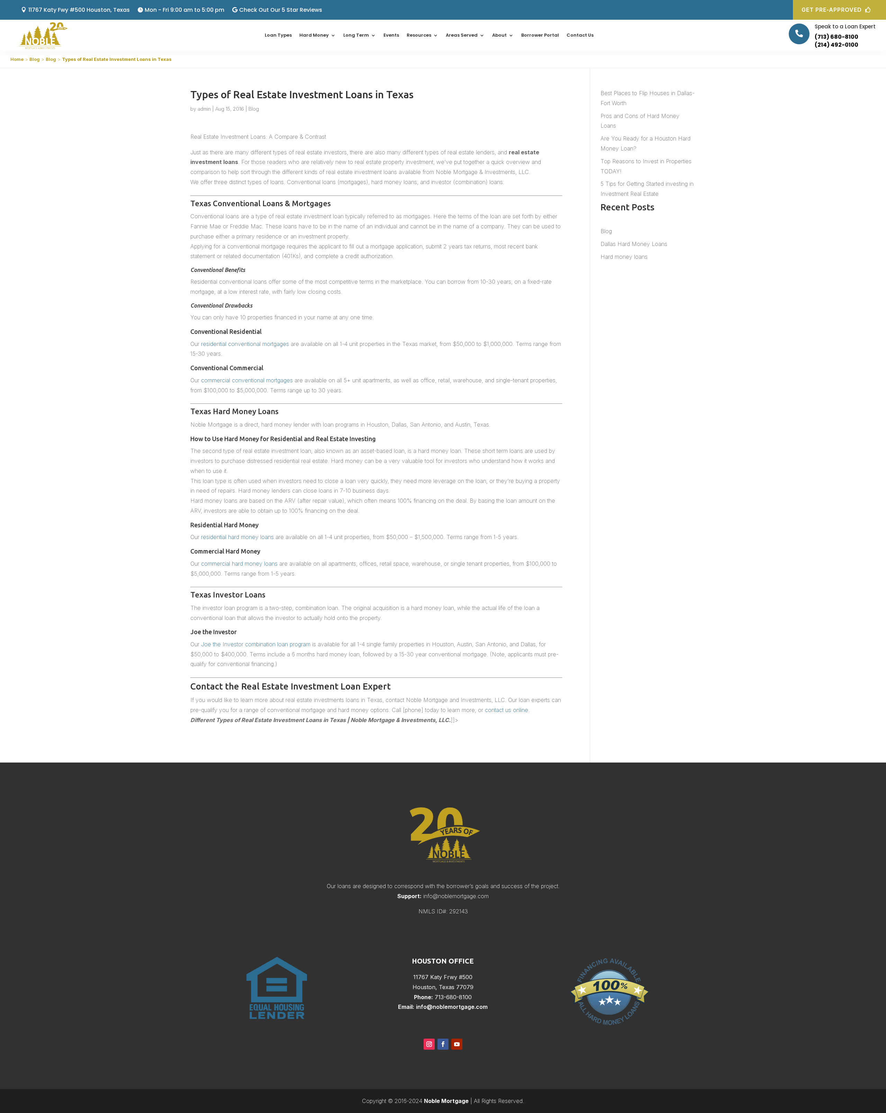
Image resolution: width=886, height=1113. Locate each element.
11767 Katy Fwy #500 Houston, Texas (79, 10)
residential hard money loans (237, 536)
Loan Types (278, 35)
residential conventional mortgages (245, 343)
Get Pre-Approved (832, 9)
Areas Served (462, 35)
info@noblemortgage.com (456, 896)
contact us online (506, 709)
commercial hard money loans (239, 563)
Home (17, 59)
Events (391, 35)
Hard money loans (624, 256)
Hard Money (314, 35)
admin (204, 109)
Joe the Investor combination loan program (255, 644)
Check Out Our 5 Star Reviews (280, 10)
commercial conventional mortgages (247, 380)
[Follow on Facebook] (443, 1044)
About (499, 35)
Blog (34, 59)
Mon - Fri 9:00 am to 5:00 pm (184, 10)
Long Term (356, 35)
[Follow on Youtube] (456, 1044)
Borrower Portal (540, 35)
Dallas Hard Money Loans (633, 243)
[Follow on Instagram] (429, 1044)
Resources (419, 35)
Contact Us (580, 35)
